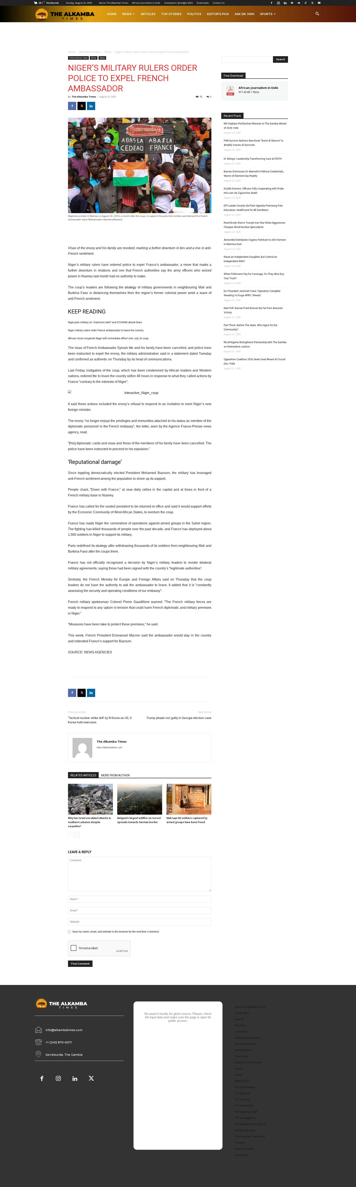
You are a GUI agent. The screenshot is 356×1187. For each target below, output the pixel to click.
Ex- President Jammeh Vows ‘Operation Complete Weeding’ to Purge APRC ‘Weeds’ (252, 293)
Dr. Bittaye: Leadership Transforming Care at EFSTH (253, 158)
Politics (194, 14)
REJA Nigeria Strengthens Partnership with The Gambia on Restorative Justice (255, 344)
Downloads (203, 2)
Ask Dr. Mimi (244, 14)
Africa (107, 52)
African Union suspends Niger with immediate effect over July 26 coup (108, 338)
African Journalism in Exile (258, 88)
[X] (312, 3)
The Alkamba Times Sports (250, 1124)
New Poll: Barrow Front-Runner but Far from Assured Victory (253, 310)
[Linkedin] (285, 3)
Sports (266, 14)
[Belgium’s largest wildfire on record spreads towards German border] (139, 799)
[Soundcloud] (299, 3)
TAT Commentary (245, 1087)
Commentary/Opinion (247, 1037)
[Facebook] (271, 3)
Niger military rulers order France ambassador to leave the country (106, 330)
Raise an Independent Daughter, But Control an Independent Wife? (250, 259)
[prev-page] (70, 834)
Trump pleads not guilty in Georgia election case (178, 718)
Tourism (240, 1142)
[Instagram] (278, 3)
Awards (239, 1019)
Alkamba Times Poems (248, 1062)
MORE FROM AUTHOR (115, 775)
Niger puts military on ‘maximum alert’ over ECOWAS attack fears (105, 322)
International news (90, 52)
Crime (238, 1075)
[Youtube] (319, 3)
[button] (317, 14)
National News (243, 1050)
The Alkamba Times (84, 96)
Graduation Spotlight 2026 (178, 2)
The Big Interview (245, 1130)
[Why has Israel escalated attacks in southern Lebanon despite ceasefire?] (90, 799)
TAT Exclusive (242, 1099)
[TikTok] (305, 3)
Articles (148, 14)
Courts (239, 1068)
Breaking (240, 1025)
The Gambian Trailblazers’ (250, 1136)
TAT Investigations (245, 1118)
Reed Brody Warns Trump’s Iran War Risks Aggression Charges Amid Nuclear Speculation (254, 225)
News (126, 14)
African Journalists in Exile (146, 2)
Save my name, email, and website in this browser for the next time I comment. (115, 931)
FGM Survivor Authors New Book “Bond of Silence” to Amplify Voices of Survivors (253, 142)
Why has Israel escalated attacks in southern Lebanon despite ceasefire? (89, 822)
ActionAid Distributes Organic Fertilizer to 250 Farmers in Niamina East (255, 242)
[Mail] (292, 3)
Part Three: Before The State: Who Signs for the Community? (250, 327)
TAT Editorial (242, 1093)
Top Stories (171, 14)
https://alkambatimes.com (109, 747)
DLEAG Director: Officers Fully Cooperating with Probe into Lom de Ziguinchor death (254, 190)
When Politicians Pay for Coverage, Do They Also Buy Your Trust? (254, 276)
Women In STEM (244, 1149)
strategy (130, 287)
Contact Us (218, 2)
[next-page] (77, 834)
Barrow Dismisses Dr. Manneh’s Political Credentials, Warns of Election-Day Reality (254, 173)
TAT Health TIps (244, 1105)
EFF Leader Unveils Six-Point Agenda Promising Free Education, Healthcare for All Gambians (253, 207)
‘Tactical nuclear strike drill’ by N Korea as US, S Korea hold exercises (100, 720)
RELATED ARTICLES (83, 775)
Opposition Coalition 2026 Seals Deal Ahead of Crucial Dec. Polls (254, 361)
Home (111, 14)
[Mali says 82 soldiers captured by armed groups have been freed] (188, 799)
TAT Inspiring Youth (246, 1112)
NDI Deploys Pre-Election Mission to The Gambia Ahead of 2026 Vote (255, 125)
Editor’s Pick (218, 14)
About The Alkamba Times (113, 2)
